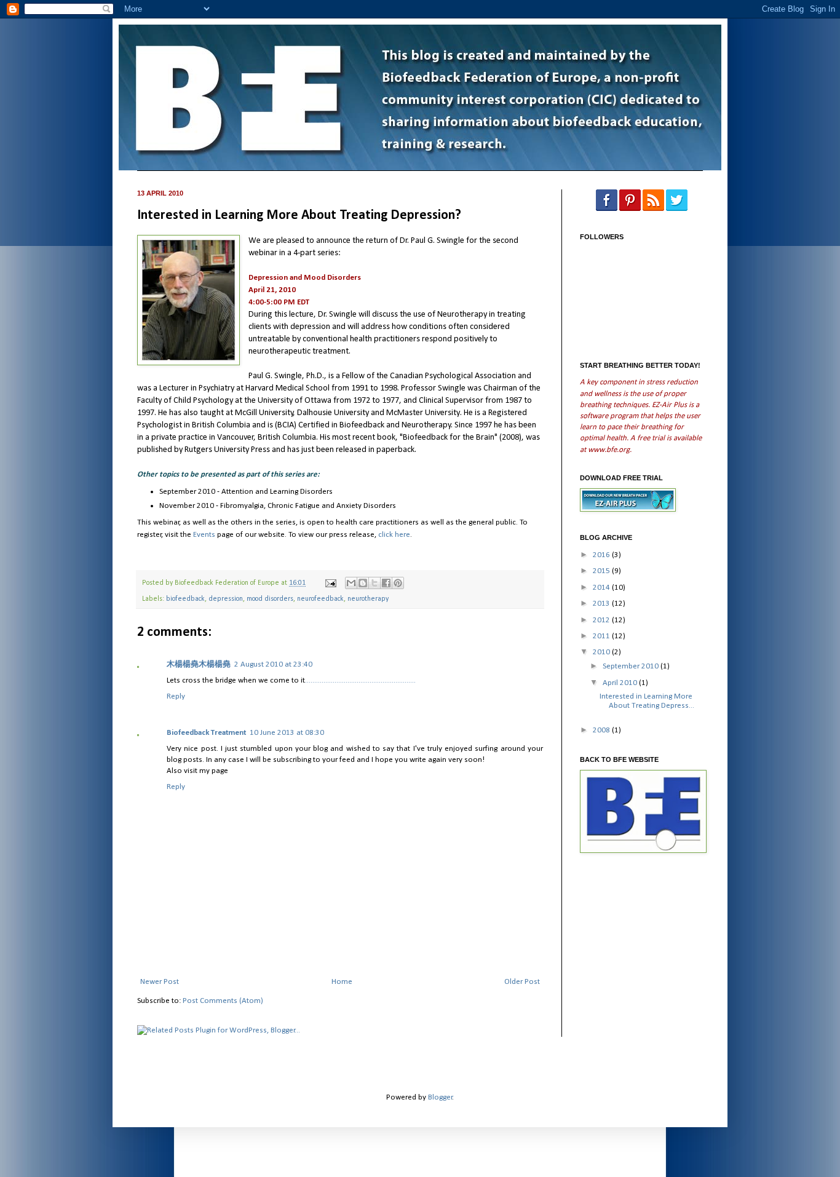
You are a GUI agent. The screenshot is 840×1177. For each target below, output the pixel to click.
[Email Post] (330, 583)
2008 (602, 730)
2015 (602, 571)
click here (394, 535)
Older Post (522, 982)
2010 (602, 652)
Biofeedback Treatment (206, 733)
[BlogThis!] (363, 583)
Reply (176, 696)
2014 (602, 588)
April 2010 (621, 683)
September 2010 (631, 666)
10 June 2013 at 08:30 (287, 733)
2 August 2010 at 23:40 (273, 664)
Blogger (440, 1097)
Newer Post (159, 982)
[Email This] (351, 583)
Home (341, 982)
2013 (602, 604)
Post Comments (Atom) (223, 1001)
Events (204, 535)
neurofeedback (320, 599)
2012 (602, 620)
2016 (602, 555)
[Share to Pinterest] (398, 583)
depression (225, 599)
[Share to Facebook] (386, 583)
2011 (602, 636)
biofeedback (185, 599)
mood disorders (270, 599)
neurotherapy (368, 599)
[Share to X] (374, 583)
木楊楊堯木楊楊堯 (199, 664)
